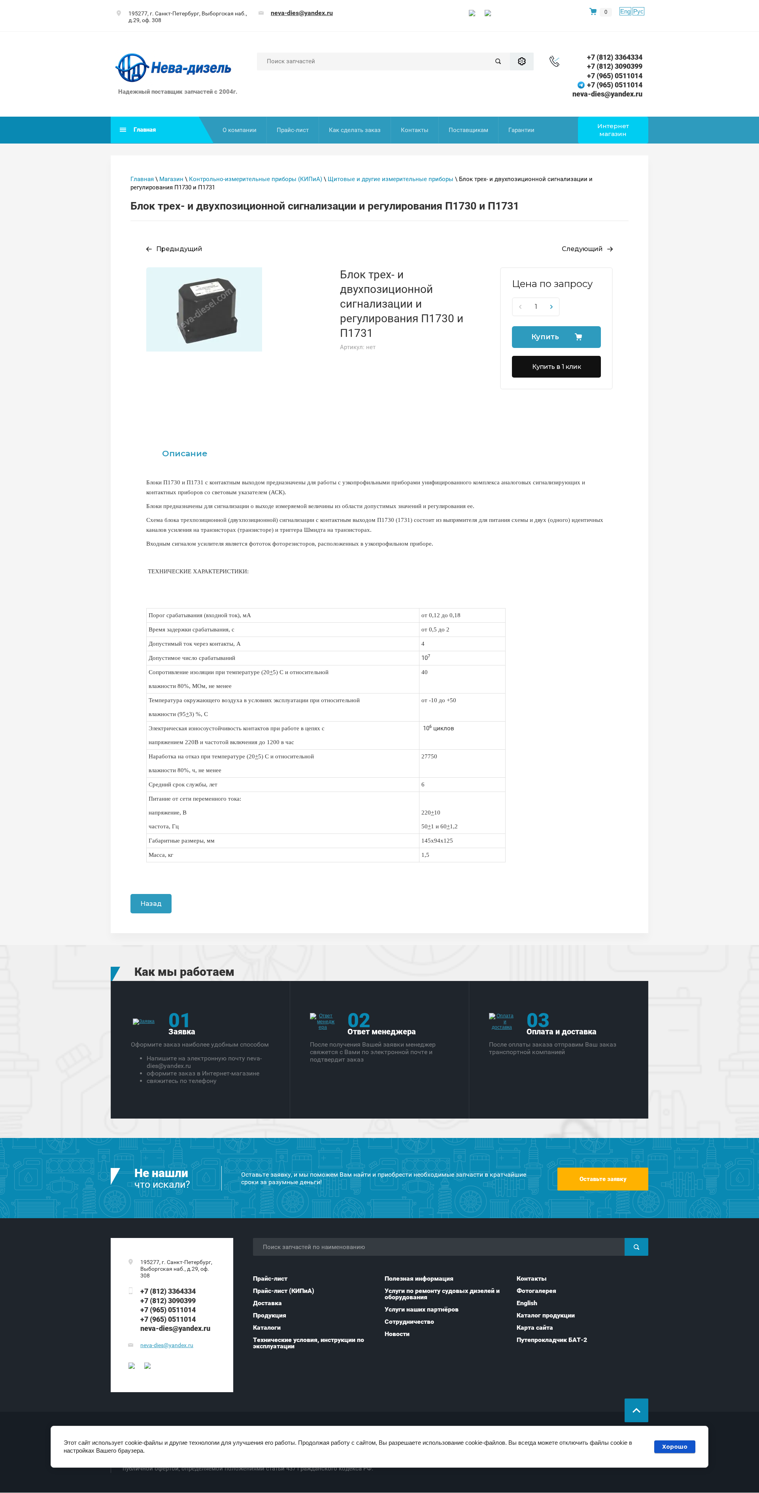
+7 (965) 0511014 (614, 76)
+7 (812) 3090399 (614, 66)
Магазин (171, 179)
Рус (638, 11)
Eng (625, 11)
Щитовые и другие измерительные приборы (390, 179)
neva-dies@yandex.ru (302, 13)
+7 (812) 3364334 (614, 57)
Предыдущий (179, 249)
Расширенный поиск (522, 61)
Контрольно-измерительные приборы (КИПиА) (255, 179)
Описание (185, 453)
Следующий (582, 249)
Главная (142, 179)
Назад (151, 903)
